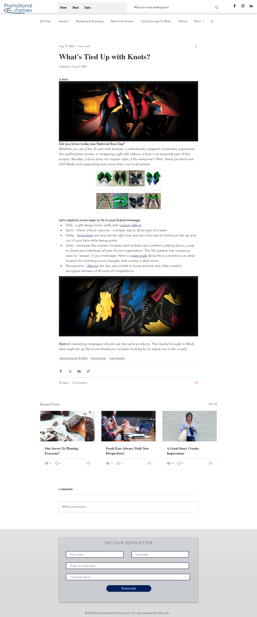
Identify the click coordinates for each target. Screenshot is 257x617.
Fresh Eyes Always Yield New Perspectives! (127, 451)
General (63, 21)
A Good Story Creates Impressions (183, 451)
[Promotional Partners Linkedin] (251, 6)
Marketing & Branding (89, 21)
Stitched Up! (98, 358)
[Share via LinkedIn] (79, 371)
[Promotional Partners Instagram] (243, 6)
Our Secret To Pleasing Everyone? (61, 451)
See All (213, 403)
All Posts (45, 21)
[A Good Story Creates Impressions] (189, 426)
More (197, 21)
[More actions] (196, 46)
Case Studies (117, 358)
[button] (212, 21)
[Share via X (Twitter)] (70, 371)
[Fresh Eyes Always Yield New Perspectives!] (128, 426)
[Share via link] (88, 371)
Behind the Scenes (122, 21)
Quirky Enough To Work (156, 21)
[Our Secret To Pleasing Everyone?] (67, 426)
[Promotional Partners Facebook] (235, 6)
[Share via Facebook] (60, 371)
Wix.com (163, 613)
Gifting (182, 21)
